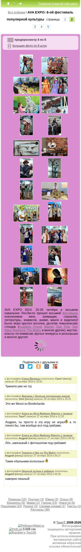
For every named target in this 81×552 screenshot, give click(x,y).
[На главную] (8, 4)
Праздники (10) (11, 506)
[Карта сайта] (14, 4)
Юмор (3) (51, 499)
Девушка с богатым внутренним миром (46, 396)
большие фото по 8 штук (29, 45)
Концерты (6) (16, 502)
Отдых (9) (66, 499)
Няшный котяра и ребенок (38, 471)
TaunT (60, 522)
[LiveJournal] (63, 366)
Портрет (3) (36, 499)
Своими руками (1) (52, 506)
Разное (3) (30, 506)
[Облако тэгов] (20, 4)
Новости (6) (67, 502)
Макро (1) (33, 502)
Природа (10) (17, 499)
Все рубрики (16, 12)
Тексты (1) (74, 506)
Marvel (48, 326)
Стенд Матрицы (31, 378)
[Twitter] (30, 366)
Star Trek (63, 326)
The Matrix (34, 330)
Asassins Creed (30, 326)
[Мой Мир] (46, 366)
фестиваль (70, 313)
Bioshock (19, 330)
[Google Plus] (55, 366)
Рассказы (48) (40, 509)
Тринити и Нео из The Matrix (39, 452)
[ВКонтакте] (22, 366)
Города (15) (49, 502)
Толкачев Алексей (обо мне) (57, 3)
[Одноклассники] (38, 366)
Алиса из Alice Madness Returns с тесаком (47, 413)
